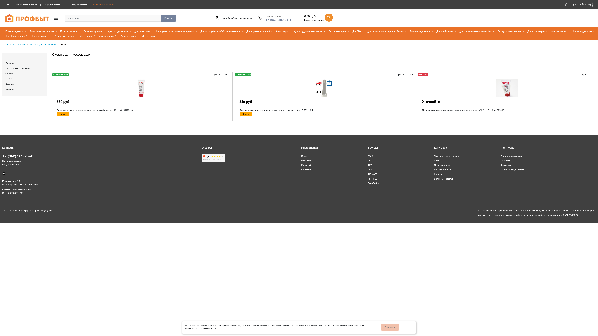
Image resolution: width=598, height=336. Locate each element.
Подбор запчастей (78, 4)
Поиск (304, 156)
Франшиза (506, 165)
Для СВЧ (356, 31)
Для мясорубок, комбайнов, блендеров (220, 31)
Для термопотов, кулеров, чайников (385, 31)
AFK (370, 169)
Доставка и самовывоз (512, 156)
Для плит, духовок (93, 31)
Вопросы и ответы (443, 178)
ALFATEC (372, 178)
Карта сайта (307, 165)
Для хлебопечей (444, 31)
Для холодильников (118, 31)
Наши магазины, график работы (21, 4)
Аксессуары (282, 31)
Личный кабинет (442, 169)
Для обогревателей (15, 36)
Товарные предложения (446, 156)
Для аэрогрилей (106, 36)
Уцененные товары (64, 36)
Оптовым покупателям (512, 169)
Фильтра (9, 63)
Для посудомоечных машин (308, 31)
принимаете (333, 326)
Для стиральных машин (42, 31)
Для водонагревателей (258, 31)
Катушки (9, 84)
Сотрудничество (52, 4)
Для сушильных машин (509, 31)
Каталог (438, 174)
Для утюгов (86, 36)
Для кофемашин (39, 36)
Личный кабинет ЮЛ (103, 4)
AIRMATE (372, 174)
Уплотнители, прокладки (17, 68)
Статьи (437, 160)
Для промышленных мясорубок (475, 31)
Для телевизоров (337, 31)
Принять (390, 327)
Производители (14, 31)
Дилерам (505, 160)
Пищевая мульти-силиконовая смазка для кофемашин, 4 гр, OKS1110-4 (276, 110)
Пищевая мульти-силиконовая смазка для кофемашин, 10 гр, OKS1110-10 (95, 110)
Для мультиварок (536, 31)
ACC (370, 160)
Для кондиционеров (420, 31)
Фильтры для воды (582, 31)
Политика (306, 160)
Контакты (306, 169)
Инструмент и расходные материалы (175, 31)
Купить (63, 114)
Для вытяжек (148, 36)
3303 (370, 156)
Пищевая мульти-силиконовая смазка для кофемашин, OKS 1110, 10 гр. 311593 (463, 110)
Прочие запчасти (69, 31)
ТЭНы (8, 78)
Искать (168, 18)
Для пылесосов (142, 31)
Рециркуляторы (128, 36)
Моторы (9, 89)
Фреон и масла (559, 31)
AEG (370, 165)
